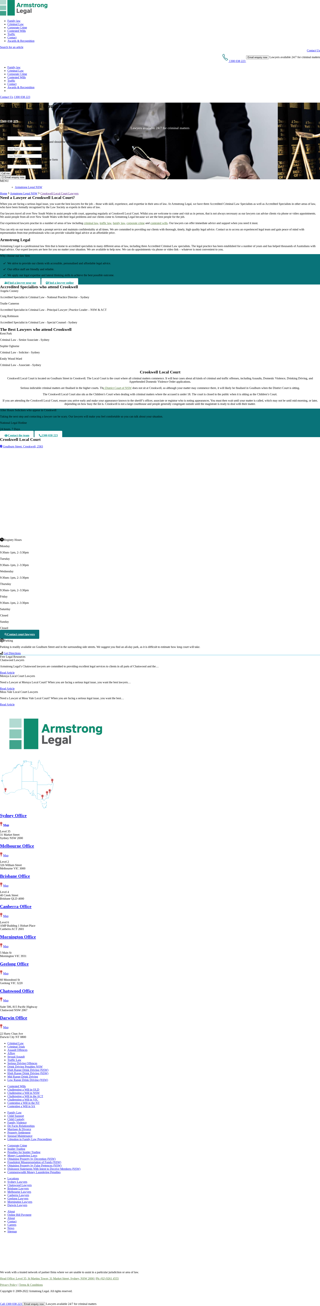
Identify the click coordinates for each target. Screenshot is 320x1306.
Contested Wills (16, 30)
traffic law (105, 223)
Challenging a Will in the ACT (25, 1096)
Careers (11, 1224)
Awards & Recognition (20, 40)
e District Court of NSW (117, 388)
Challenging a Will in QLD (23, 1089)
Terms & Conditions (31, 1284)
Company (13, 134)
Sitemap (12, 1231)
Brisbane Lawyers (18, 1188)
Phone (11, 152)
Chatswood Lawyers (19, 1185)
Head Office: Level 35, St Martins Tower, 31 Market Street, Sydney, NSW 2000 (47, 1278)
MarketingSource (17, 162)
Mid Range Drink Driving (22, 1076)
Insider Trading (16, 1148)
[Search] (8, 90)
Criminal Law (15, 24)
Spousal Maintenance (19, 1135)
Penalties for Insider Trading (23, 1152)
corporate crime (135, 223)
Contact (11, 37)
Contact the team (18, 435)
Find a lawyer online (61, 282)
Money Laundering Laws (22, 1155)
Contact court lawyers (21, 634)
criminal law (91, 223)
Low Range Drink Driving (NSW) (27, 1080)
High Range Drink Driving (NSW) (27, 1070)
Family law (14, 20)
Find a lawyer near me (22, 282)
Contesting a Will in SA (21, 1106)
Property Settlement (18, 1132)
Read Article (7, 672)
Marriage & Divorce (19, 1129)
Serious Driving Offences (22, 1063)
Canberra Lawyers (18, 1195)
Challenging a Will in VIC (22, 1099)
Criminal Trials (16, 1046)
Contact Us (313, 50)
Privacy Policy (8, 1284)
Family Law (14, 1112)
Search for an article (11, 47)
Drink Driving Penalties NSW (25, 1066)
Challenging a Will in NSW (23, 1092)
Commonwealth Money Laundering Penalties (34, 1172)
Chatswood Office (17, 991)
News (10, 1228)
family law (119, 223)
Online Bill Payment (19, 1214)
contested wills (159, 223)
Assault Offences (17, 1050)
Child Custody (15, 1119)
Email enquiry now (14, 177)
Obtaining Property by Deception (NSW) (31, 1158)
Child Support (15, 1115)
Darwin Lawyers (17, 1205)
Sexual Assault (16, 1056)
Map (6, 825)
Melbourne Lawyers (19, 1191)
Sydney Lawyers (17, 1181)
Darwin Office (13, 1017)
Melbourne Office (17, 846)
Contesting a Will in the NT (23, 1102)
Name (11, 145)
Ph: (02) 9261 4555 (107, 1278)
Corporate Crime (17, 27)
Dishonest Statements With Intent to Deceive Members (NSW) (43, 1168)
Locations (13, 1178)
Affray (11, 1053)
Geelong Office (14, 963)
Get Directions (12, 653)
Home (3, 193)
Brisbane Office (15, 876)
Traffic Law (14, 1060)
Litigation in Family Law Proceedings (29, 1139)
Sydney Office (13, 815)
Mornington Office (18, 936)
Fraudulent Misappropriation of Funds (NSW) (34, 1162)
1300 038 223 (22, 97)
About (11, 1211)
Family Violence (17, 1122)
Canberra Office (15, 906)
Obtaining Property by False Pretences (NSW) (34, 1165)
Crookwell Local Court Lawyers (59, 193)
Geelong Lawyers (17, 1198)
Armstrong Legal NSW (28, 187)
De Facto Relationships (21, 1125)
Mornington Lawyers (19, 1201)
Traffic (11, 34)
